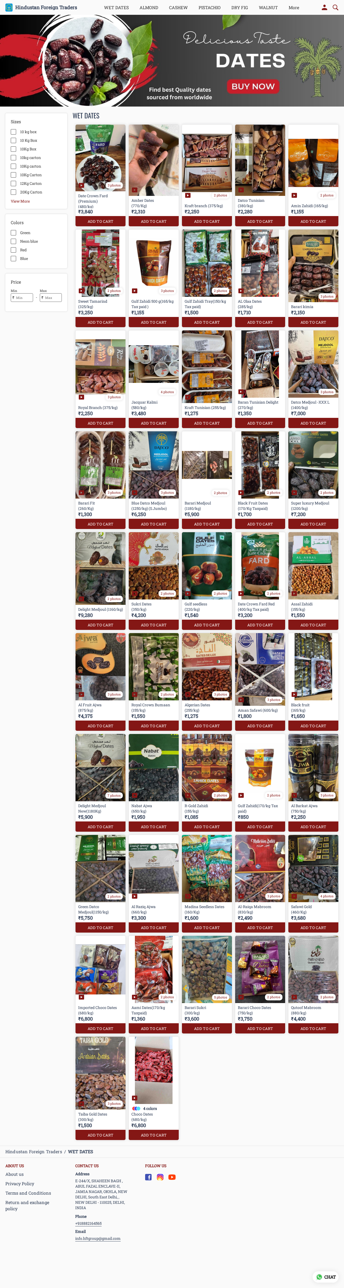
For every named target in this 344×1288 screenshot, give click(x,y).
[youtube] (172, 1177)
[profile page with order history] (324, 7)
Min (14, 290)
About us (14, 1174)
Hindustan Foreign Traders (46, 7)
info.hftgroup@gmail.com (98, 1238)
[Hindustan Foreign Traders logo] (9, 7)
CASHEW (178, 7)
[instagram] (160, 1177)
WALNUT (268, 7)
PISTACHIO (210, 7)
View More (20, 201)
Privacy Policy (19, 1183)
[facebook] (148, 1177)
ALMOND (148, 7)
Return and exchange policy (27, 1205)
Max (43, 290)
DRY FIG (239, 7)
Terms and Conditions (28, 1193)
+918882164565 (88, 1223)
